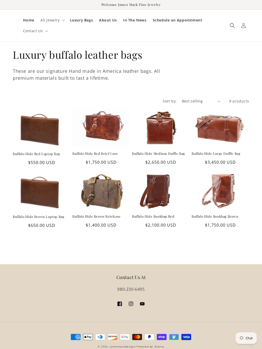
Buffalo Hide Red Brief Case (95, 154)
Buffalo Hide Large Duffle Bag (216, 154)
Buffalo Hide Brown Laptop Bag (38, 217)
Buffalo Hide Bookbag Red (153, 216)
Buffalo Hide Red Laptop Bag (36, 154)
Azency (159, 346)
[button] (52, 20)
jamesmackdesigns (123, 346)
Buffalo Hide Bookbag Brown (215, 216)
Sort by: (170, 101)
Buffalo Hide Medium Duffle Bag (158, 154)
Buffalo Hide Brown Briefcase (96, 216)
